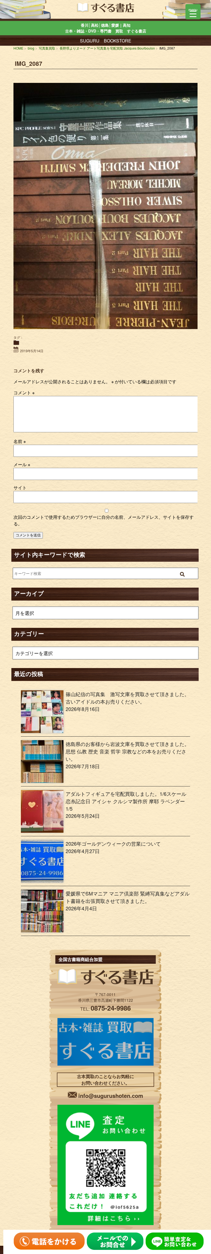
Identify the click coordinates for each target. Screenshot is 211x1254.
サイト (20, 487)
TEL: (105, 1009)
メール (21, 464)
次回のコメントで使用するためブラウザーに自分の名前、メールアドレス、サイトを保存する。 (103, 520)
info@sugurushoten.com (110, 1096)
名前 (19, 441)
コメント (24, 392)
